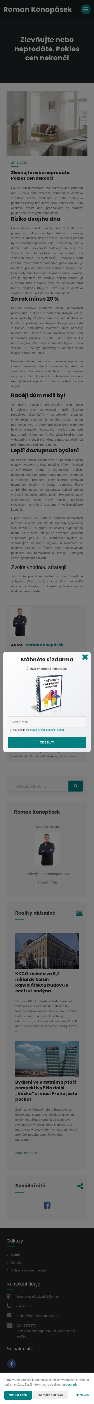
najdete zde (69, 1384)
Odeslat (47, 742)
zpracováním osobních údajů (47, 729)
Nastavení (83, 1395)
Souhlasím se (21, 729)
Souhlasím (18, 1395)
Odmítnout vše (50, 1395)
